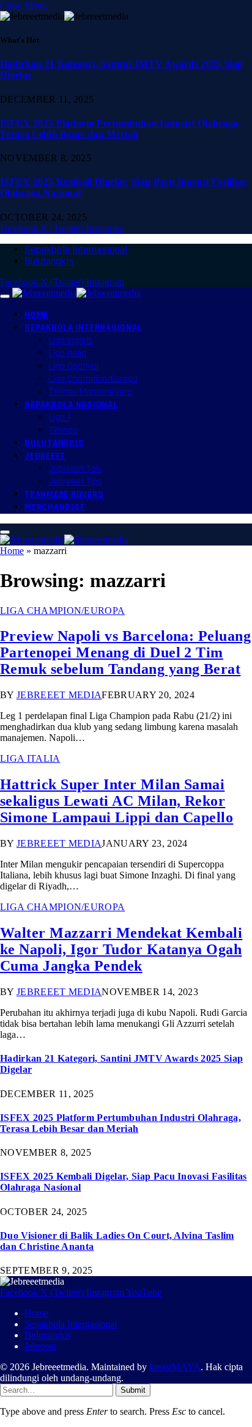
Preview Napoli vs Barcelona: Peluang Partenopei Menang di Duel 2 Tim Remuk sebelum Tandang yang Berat (125, 652)
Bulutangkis (49, 261)
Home (36, 315)
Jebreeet (44, 456)
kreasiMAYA (175, 1367)
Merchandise (54, 507)
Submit (133, 1390)
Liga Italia (67, 353)
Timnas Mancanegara (90, 391)
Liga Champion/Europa (93, 379)
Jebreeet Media (59, 695)
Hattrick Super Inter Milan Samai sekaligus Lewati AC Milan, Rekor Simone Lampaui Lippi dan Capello (116, 800)
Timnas (63, 430)
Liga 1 (59, 417)
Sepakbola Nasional (71, 405)
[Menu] (5, 296)
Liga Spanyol (73, 366)
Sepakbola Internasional (75, 249)
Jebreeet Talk (75, 468)
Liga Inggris (71, 340)
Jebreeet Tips (75, 481)
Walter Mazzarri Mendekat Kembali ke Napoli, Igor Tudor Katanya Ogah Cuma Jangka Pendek (121, 949)
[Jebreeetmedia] (76, 293)
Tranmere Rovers (63, 494)
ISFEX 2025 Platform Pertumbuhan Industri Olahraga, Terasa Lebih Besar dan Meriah (120, 128)
